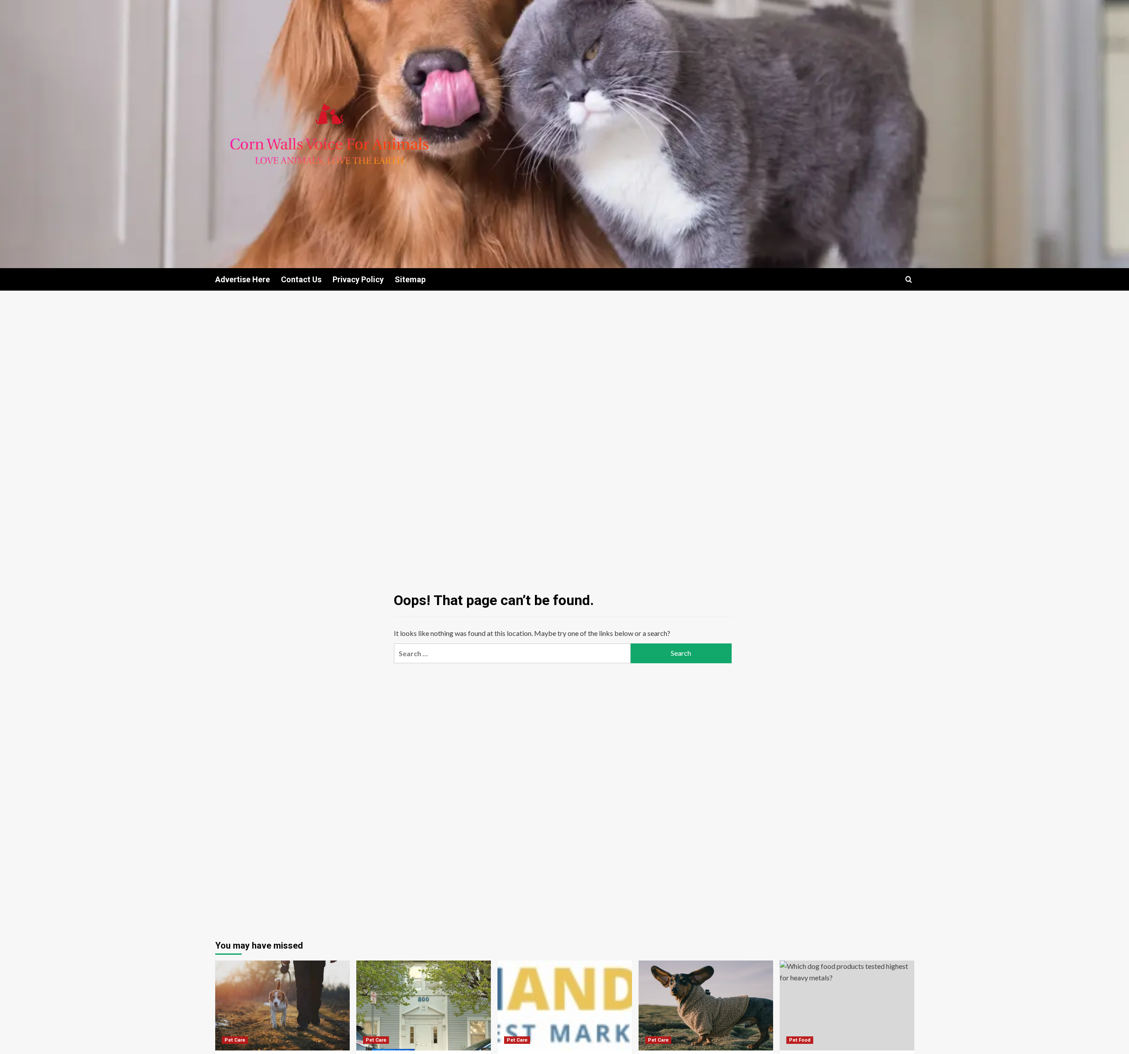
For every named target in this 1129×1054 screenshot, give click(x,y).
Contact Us (301, 279)
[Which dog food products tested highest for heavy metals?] (847, 1005)
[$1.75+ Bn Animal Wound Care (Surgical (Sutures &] (564, 1005)
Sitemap (410, 279)
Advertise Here (242, 279)
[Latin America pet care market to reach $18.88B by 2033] (706, 1005)
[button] (908, 279)
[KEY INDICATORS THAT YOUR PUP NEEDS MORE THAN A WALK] (282, 1005)
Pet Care (234, 1040)
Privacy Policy (358, 279)
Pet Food (800, 1040)
